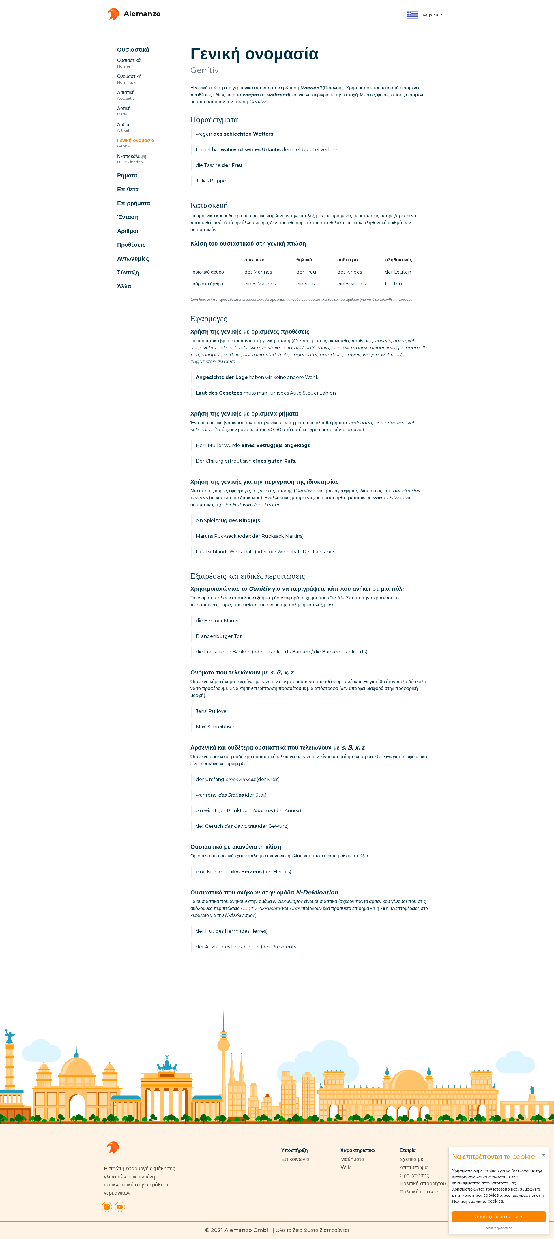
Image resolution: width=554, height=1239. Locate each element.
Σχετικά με (411, 1159)
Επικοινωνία (295, 1159)
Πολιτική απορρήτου (423, 1183)
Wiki (346, 1167)
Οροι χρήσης (414, 1175)
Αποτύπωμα (414, 1167)
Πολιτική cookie (419, 1191)
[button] (425, 15)
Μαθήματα (352, 1159)
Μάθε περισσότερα (499, 1228)
